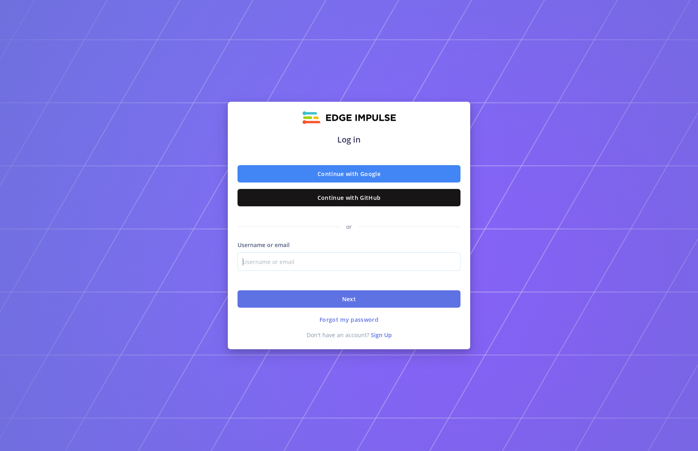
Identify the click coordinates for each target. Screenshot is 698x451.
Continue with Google (349, 174)
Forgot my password (349, 319)
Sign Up (381, 335)
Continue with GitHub (349, 197)
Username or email (264, 245)
